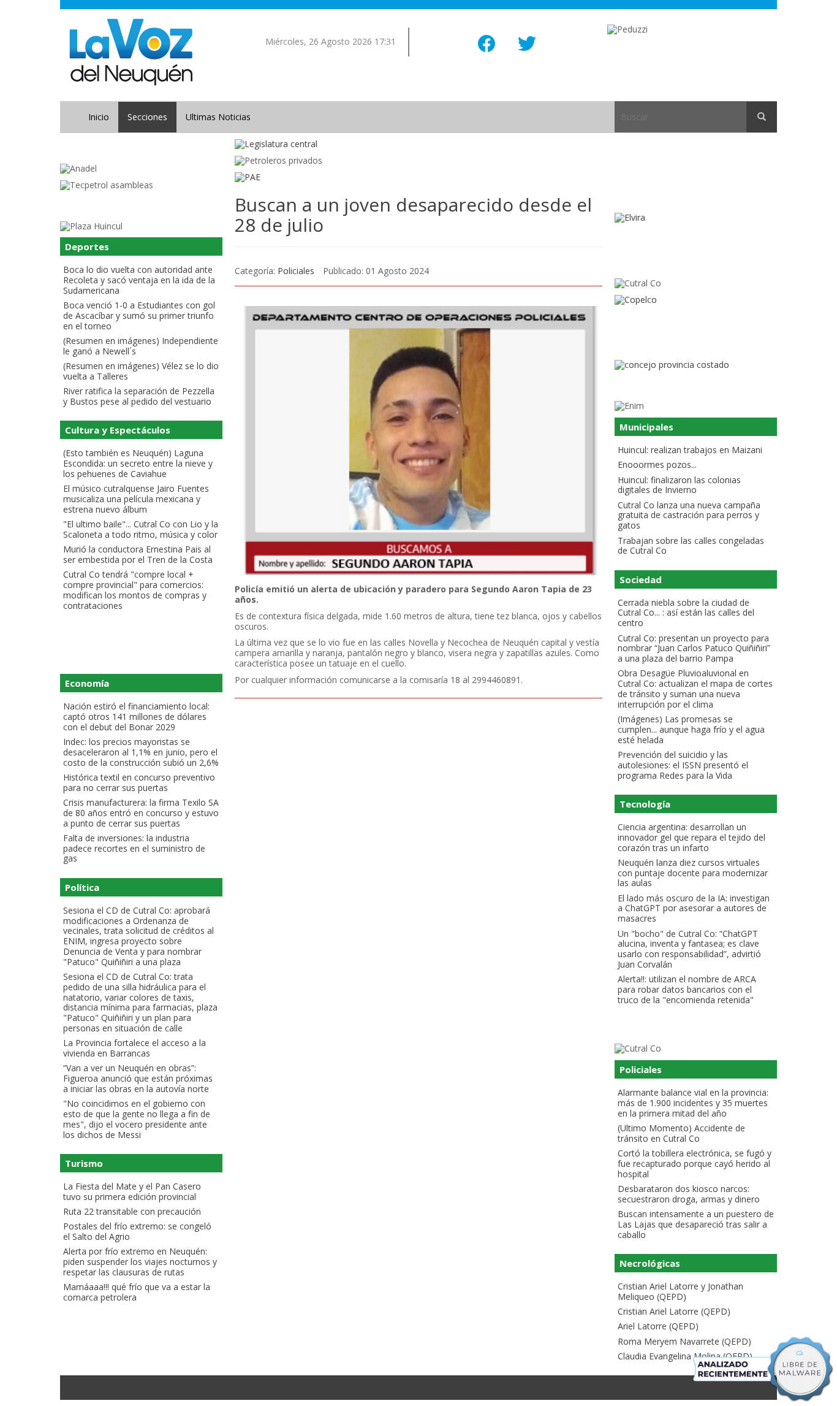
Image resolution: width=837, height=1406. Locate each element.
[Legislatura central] (418, 144)
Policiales (296, 271)
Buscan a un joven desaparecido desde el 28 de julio (413, 214)
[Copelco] (696, 300)
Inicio (98, 117)
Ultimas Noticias (218, 117)
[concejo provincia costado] (696, 365)
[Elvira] (696, 218)
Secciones (147, 117)
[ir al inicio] (130, 51)
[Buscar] (761, 117)
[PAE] (418, 177)
